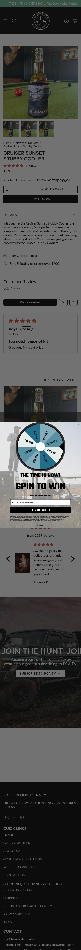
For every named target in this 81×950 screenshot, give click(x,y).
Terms (58, 520)
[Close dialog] (78, 424)
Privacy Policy (51, 520)
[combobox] (15, 502)
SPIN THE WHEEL (41, 510)
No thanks (40, 525)
